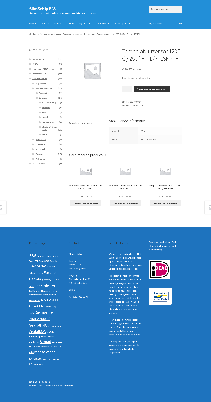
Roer (44, 112)
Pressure (46, 107)
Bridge (32, 261)
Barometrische (54, 256)
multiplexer (33, 295)
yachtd (39, 351)
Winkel (32, 23)
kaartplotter (44, 285)
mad (55, 291)
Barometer (42, 256)
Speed (45, 117)
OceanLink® (41, 144)
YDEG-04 (51, 359)
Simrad (45, 341)
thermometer (36, 346)
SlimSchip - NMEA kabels (43, 69)
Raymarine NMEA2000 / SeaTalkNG (41, 319)
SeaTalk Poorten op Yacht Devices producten (41, 337)
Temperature (89, 34)
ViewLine (39, 154)
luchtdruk (34, 291)
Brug (46, 260)
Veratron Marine (46, 34)
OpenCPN (36, 306)
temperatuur (57, 342)
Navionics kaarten (47, 294)
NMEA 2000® (41, 139)
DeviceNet (38, 266)
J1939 (31, 286)
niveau (59, 295)
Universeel (40, 149)
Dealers (57, 23)
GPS (53, 280)
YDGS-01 (35, 364)
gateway (46, 279)
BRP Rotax (39, 261)
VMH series (40, 159)
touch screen (49, 346)
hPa (57, 279)
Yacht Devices (38, 163)
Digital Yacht (38, 59)
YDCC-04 (44, 359)
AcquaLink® (41, 83)
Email (72, 289)
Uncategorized (39, 73)
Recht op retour (122, 23)
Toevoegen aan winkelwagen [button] (85, 203)
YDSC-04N (41, 364)
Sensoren (77, 34)
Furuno (50, 272)
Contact (45, 23)
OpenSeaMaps (51, 306)
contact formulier (117, 327)
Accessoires (44, 93)
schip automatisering (54, 326)
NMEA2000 (50, 299)
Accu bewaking (49, 102)
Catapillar (53, 261)
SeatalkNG (37, 331)
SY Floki (70, 23)
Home (35, 34)
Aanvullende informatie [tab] (80, 123)
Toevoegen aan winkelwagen (151, 88)
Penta (31, 313)
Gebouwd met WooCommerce (58, 385)
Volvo (58, 347)
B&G (32, 255)
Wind (44, 134)
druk (41, 273)
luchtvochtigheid (46, 291)
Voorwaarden (102, 23)
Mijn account (85, 23)
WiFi (31, 352)
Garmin (35, 279)
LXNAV (35, 64)
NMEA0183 (34, 300)
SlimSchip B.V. (42, 9)
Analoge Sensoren (63, 34)
